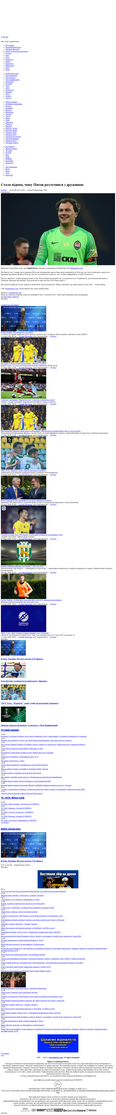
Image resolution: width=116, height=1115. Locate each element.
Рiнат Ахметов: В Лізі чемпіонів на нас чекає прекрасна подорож (26, 500)
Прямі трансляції (11, 74)
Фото (7, 68)
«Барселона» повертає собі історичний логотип (19, 912)
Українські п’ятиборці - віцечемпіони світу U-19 (19, 757)
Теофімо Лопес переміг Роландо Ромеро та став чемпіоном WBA (26, 781)
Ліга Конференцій (12, 80)
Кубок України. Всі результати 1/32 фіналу (17, 332)
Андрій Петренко (25, 336)
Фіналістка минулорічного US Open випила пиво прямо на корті (26, 971)
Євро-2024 (9, 82)
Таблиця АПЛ (10, 135)
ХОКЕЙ (8, 159)
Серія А (8, 96)
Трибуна (8, 124)
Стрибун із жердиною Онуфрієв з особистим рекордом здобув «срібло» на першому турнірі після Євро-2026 (43, 789)
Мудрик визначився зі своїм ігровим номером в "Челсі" (22, 940)
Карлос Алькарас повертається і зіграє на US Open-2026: (23, 904)
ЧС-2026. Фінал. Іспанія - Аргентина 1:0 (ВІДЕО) (20, 804)
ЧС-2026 (8, 84)
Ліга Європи (10, 78)
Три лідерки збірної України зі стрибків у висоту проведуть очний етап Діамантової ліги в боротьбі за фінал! (43, 744)
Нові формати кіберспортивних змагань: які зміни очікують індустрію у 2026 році (32, 920)
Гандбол (8, 114)
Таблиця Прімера (12, 139)
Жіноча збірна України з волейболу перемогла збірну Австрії (24, 769)
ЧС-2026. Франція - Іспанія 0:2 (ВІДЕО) (16, 816)
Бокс (7, 55)
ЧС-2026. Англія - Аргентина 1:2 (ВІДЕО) (17, 812)
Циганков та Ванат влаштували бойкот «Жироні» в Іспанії (23, 363)
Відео (7, 70)
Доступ (8, 98)
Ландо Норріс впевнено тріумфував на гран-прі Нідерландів (24, 765)
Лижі (7, 120)
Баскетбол (9, 64)
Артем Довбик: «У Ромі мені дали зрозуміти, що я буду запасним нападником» (31, 600)
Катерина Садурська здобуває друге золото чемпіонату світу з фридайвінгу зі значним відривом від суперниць (44, 736)
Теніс (7, 57)
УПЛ (7, 86)
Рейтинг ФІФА (11, 130)
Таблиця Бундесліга (13, 137)
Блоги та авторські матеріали (16, 51)
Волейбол (9, 108)
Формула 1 (9, 60)
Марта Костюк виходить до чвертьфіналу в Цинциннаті (22, 944)
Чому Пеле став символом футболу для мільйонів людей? (23, 955)
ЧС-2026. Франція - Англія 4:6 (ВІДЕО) (16, 808)
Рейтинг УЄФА (11, 128)
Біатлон (8, 110)
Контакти (9, 175)
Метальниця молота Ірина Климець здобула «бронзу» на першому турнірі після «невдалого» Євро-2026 (41, 936)
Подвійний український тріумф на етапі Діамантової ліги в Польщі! (27, 753)
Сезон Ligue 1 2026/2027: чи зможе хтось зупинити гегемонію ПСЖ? (27, 908)
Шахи (7, 118)
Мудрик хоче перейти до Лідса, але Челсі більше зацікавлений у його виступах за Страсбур (36, 740)
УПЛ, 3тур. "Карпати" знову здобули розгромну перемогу (23, 471)
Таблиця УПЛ (10, 132)
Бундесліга (9, 90)
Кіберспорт (9, 66)
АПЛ (7, 88)
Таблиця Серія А (11, 143)
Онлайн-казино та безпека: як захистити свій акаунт (21, 773)
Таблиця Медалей (12, 49)
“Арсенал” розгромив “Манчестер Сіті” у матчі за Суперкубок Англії (27, 400)
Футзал (8, 106)
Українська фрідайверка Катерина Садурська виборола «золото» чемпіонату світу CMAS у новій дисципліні (43, 959)
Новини (8, 126)
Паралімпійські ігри (13, 47)
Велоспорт (9, 112)
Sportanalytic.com (11, 289)
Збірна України (11, 102)
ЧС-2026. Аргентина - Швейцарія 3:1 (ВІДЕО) (19, 820)
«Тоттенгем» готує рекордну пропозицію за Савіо (20, 899)
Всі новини (9, 45)
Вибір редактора (11, 828)
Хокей (7, 62)
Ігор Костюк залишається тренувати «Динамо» (24, 681)
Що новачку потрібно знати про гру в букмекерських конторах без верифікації (31, 777)
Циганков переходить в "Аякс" (13, 761)
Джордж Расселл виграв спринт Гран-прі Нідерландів (21, 793)
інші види (9, 122)
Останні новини (10, 730)
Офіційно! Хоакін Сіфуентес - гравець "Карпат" (19, 924)
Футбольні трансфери (13, 104)
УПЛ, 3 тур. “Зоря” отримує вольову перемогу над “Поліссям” (25, 633)
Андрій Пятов (6, 297)
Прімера (8, 92)
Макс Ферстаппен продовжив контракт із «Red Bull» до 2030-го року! (28, 928)
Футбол (8, 53)
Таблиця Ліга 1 (11, 141)
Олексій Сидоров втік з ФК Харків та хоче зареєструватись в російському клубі (32, 535)
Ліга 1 (7, 94)
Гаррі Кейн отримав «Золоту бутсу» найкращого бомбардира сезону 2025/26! (30, 932)
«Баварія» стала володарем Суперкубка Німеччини (24, 988)
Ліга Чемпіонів (11, 76)
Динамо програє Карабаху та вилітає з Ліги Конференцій (29, 725)
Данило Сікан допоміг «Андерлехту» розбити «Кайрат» (22, 895)
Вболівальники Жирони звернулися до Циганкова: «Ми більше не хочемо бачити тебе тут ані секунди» (41, 431)
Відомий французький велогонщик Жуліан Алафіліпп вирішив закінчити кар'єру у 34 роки (36, 785)
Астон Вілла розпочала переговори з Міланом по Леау (22, 749)
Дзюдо (7, 116)
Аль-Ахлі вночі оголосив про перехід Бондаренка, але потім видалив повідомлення (33, 891)
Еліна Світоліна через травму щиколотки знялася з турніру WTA (26, 967)
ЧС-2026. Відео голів (12, 797)
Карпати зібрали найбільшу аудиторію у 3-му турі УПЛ (22, 566)
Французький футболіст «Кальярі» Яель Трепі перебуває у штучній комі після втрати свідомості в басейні (42, 963)
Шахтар (16, 297)
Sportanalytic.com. (76, 268)
